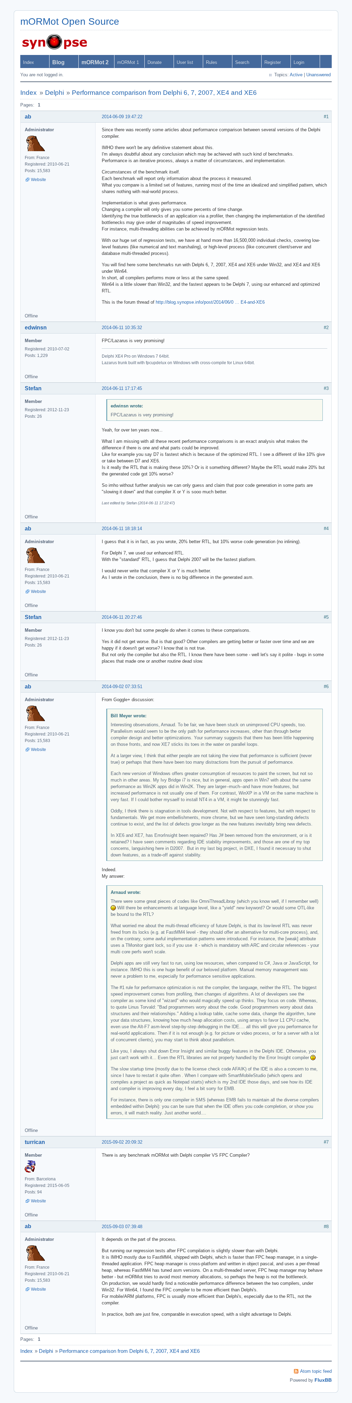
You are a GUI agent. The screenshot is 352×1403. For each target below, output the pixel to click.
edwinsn (36, 327)
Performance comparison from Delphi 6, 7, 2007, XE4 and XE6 (164, 92)
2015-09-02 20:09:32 (122, 1142)
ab (28, 117)
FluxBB (323, 1380)
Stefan (33, 388)
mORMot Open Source (69, 21)
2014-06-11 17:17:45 (122, 388)
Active (296, 74)
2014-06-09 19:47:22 (122, 116)
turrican (35, 1142)
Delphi (54, 92)
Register (272, 62)
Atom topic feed (316, 1371)
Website (38, 179)
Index (28, 62)
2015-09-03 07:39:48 (122, 1226)
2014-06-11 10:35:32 (122, 327)
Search (242, 62)
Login (299, 62)
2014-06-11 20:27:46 (122, 617)
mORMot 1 (128, 62)
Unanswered (318, 74)
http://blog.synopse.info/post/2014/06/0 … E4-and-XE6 (210, 302)
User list (185, 62)
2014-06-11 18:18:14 (122, 528)
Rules (211, 62)
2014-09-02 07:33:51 (122, 686)
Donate (154, 62)
